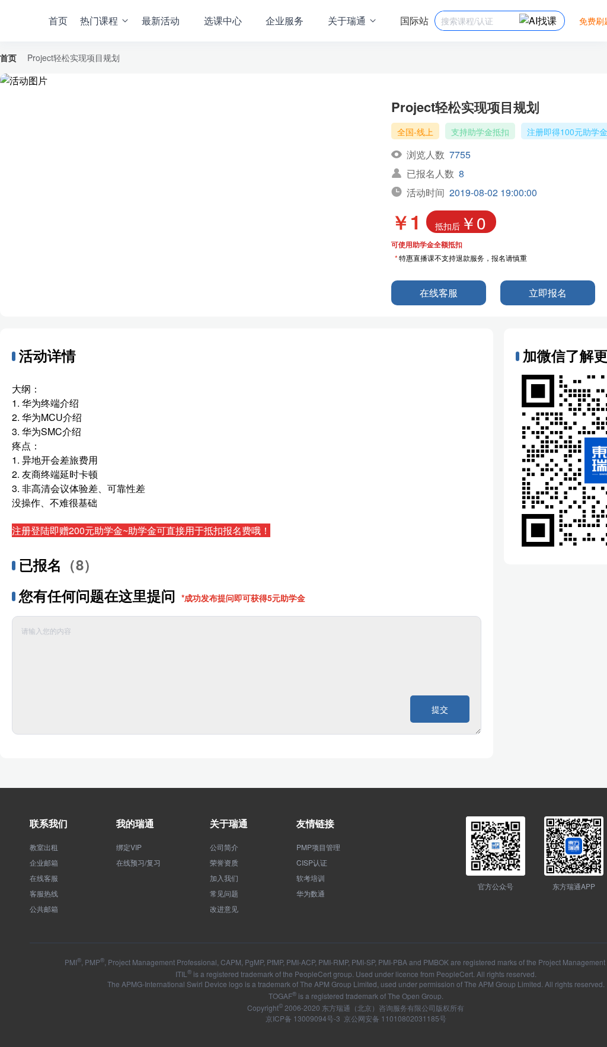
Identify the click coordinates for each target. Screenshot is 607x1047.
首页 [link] (8, 57)
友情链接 (315, 823)
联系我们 (49, 823)
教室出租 (44, 847)
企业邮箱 (44, 862)
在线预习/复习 (138, 862)
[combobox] (480, 20)
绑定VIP (129, 847)
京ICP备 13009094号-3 (303, 1018)
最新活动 (161, 20)
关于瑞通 (229, 823)
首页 (58, 20)
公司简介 (224, 847)
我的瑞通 (135, 823)
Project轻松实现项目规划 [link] (73, 57)
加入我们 (224, 878)
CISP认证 (311, 862)
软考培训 (310, 878)
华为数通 (310, 893)
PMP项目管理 (318, 847)
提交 (440, 709)
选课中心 (223, 20)
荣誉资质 (224, 862)
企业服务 (285, 20)
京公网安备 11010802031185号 (394, 1018)
